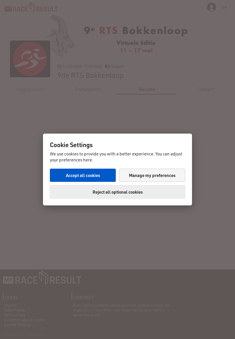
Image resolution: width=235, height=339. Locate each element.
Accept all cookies (83, 175)
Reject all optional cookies (118, 192)
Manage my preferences (152, 175)
